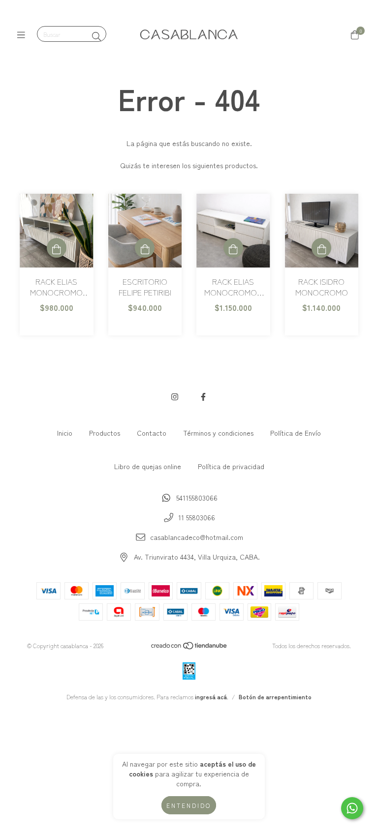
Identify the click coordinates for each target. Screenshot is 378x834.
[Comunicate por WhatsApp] (352, 808)
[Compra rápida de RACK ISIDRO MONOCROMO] (321, 248)
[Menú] (23, 34)
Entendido (188, 805)
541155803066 (197, 498)
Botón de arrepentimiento (275, 696)
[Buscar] (96, 36)
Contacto (151, 433)
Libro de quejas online (147, 466)
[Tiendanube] (189, 647)
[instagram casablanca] (174, 396)
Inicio (64, 433)
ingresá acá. (211, 696)
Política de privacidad (231, 466)
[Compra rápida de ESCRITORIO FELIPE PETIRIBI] (145, 248)
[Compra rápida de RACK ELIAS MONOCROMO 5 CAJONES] (233, 248)
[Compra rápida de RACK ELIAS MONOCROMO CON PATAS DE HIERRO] (56, 248)
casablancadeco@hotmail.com (196, 537)
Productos (104, 433)
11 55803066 (196, 517)
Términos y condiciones (218, 433)
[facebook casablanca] (203, 396)
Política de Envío (295, 433)
